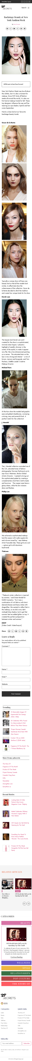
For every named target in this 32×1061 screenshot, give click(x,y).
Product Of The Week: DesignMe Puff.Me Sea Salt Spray (19, 848)
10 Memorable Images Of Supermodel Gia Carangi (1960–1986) (18, 714)
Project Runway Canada (10, 772)
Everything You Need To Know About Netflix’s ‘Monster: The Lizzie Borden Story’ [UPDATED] (20, 836)
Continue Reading (16, 957)
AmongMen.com (8, 784)
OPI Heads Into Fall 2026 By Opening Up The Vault (20, 824)
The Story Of (6, 764)
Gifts (4, 778)
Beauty (18, 891)
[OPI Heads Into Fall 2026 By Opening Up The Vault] (23, 883)
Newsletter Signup (6, 1)
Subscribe (27, 1043)
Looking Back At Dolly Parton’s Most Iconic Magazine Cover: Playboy (19, 802)
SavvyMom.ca (7, 787)
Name (4, 669)
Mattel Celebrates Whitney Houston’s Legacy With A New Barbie (19, 813)
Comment (6, 646)
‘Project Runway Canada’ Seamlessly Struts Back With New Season (19, 731)
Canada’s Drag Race (9, 775)
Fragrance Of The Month (10, 767)
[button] (7, 28)
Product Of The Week (9, 769)
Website (5, 684)
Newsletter (6, 781)
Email (4, 677)
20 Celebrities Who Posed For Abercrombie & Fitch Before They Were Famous (19, 723)
